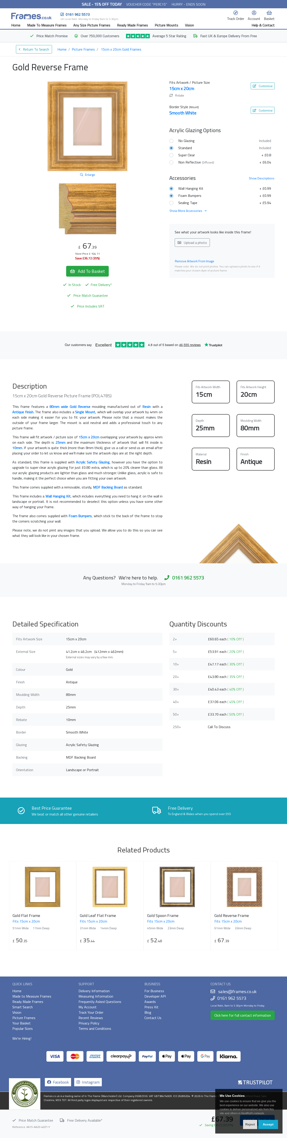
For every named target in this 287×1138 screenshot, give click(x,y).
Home (15, 25)
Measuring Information (95, 996)
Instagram (90, 1082)
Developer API (155, 996)
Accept (268, 1124)
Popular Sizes (22, 1028)
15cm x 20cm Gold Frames (121, 49)
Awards (150, 1001)
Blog (147, 1012)
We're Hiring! (21, 1038)
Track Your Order (90, 1012)
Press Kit (151, 1007)
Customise (265, 86)
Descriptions (261, 178)
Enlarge (90, 174)
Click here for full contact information (242, 1015)
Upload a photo (195, 242)
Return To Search (35, 49)
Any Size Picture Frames (91, 25)
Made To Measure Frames (47, 25)
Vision (189, 25)
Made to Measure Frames (31, 996)
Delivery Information (94, 991)
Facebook (60, 1082)
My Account (87, 1007)
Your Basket (21, 1023)
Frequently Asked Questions (99, 1001)
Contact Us (152, 1017)
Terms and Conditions (94, 1028)
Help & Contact (263, 25)
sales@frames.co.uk (237, 991)
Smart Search (22, 1007)
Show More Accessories (186, 210)
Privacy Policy (88, 1023)
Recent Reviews (90, 1017)
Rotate (179, 95)
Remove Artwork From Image (194, 261)
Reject (250, 1124)
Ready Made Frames (132, 25)
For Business (154, 991)
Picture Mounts (166, 25)
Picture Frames (83, 49)
